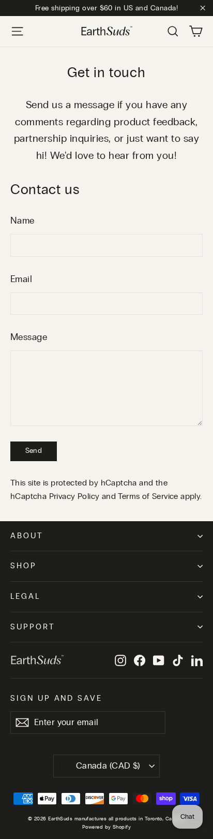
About (26, 536)
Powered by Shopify (106, 827)
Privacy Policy (74, 496)
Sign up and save (56, 698)
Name (22, 221)
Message (28, 337)
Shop (23, 566)
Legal (25, 596)
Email (21, 279)
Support (32, 627)
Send (33, 450)
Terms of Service (148, 496)
